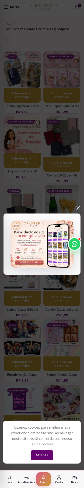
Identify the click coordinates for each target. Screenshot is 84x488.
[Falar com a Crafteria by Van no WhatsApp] (74, 244)
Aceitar (42, 455)
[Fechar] (78, 208)
